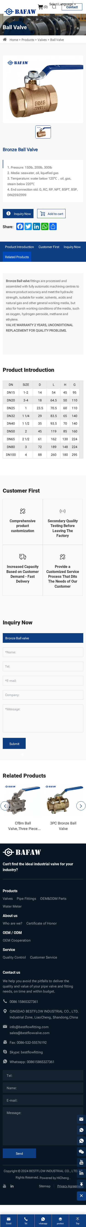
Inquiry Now (22, 213)
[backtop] (81, 1184)
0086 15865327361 (24, 1001)
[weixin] (81, 1151)
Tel (26, 1223)
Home (14, 39)
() (46, 6)
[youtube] (4, 1185)
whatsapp (43, 1223)
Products (28, 39)
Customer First (49, 246)
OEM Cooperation (17, 939)
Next (81, 805)
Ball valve (57, 39)
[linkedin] (12, 1185)
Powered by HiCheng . (55, 1177)
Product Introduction (19, 246)
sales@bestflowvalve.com (30, 1032)
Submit (14, 743)
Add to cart (55, 213)
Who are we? (12, 922)
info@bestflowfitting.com (29, 1026)
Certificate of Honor (41, 922)
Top (77, 1223)
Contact (72, 7)
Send (19, 1153)
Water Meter (12, 905)
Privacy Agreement (70, 1185)
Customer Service (43, 956)
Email (8, 1223)
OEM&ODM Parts (53, 898)
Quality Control (14, 956)
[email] (81, 1119)
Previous (5, 805)
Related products (17, 256)
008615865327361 (40, 1061)
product (60, 1223)
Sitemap (44, 1185)
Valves (42, 39)
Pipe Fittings (26, 898)
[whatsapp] (81, 1130)
